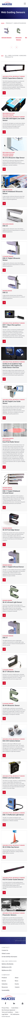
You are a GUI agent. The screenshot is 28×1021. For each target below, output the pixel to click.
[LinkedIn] (14, 1003)
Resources (5, 987)
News (16, 981)
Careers (17, 987)
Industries (4, 984)
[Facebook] (5, 1003)
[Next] (16, 47)
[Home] (7, 3)
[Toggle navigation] (25, 3)
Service (4, 981)
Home (16, 1012)
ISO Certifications (14, 1014)
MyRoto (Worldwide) (7, 964)
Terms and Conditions (7, 1012)
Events (17, 984)
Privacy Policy (5, 1008)
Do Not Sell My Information (9, 956)
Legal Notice (5, 1014)
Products (4, 977)
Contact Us (5, 950)
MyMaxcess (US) (6, 967)
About (16, 977)
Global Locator (6, 953)
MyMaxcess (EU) (6, 970)
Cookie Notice (14, 1008)
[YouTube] (22, 1003)
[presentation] (16, 47)
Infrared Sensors (6, 37)
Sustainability (5, 990)
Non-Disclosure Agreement (8, 1010)
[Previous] (11, 47)
